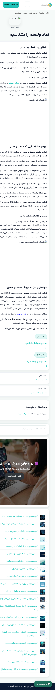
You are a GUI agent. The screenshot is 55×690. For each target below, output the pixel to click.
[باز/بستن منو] (27, 4)
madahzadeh (14, 686)
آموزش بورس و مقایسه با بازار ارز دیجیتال (21, 539)
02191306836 (11, 4)
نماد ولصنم (13, 83)
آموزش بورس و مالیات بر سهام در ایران (21, 531)
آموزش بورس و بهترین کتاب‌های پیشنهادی (20, 516)
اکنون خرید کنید (14, 476)
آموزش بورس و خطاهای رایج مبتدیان (22, 554)
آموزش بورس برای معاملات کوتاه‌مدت (22, 576)
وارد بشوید (22, 414)
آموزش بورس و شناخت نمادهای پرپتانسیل (20, 624)
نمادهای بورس (38, 13)
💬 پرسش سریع (43, 684)
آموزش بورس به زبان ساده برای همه (23, 662)
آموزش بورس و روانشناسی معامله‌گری (22, 561)
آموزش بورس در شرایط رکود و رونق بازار (22, 546)
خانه (47, 13)
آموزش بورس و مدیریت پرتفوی (25, 568)
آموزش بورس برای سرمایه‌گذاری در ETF (21, 591)
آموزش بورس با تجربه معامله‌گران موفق (21, 643)
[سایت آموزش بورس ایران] (42, 4)
